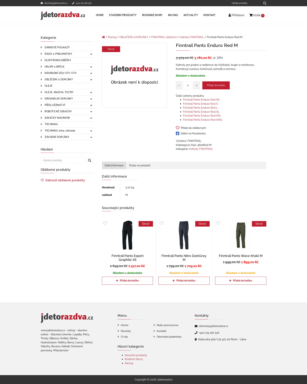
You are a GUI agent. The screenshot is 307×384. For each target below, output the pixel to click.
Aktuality (191, 15)
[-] (179, 85)
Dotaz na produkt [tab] (139, 165)
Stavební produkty (123, 15)
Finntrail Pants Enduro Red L (200, 107)
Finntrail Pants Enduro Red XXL (202, 115)
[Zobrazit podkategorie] (91, 54)
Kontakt (209, 15)
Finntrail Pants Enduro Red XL (201, 111)
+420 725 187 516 (83, 3)
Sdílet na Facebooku (193, 133)
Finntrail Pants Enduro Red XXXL (203, 119)
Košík (258, 15)
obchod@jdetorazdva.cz (56, 3)
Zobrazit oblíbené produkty (65, 180)
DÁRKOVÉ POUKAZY (57, 47)
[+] (196, 85)
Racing (173, 15)
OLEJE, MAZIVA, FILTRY (59, 92)
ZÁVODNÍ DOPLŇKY (56, 137)
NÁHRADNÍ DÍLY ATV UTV (60, 73)
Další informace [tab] (114, 165)
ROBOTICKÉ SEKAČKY (58, 111)
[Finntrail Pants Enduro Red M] (134, 75)
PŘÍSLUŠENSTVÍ (54, 105)
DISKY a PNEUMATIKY (58, 53)
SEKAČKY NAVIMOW (57, 117)
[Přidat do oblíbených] (105, 223)
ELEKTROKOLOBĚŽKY (57, 60)
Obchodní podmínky (169, 336)
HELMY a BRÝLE (54, 66)
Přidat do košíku (216, 85)
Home (100, 15)
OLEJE (48, 85)
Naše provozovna (167, 325)
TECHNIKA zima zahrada (59, 130)
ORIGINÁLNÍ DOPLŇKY (58, 98)
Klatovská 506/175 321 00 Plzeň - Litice (222, 339)
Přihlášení (237, 15)
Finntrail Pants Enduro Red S (200, 103)
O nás (124, 336)
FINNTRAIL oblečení (164, 37)
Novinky (126, 331)
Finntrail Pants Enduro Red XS (201, 99)
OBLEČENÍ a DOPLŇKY (58, 79)
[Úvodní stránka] (103, 37)
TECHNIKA (51, 124)
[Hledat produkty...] (263, 3)
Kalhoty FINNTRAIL (192, 37)
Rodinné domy (152, 15)
